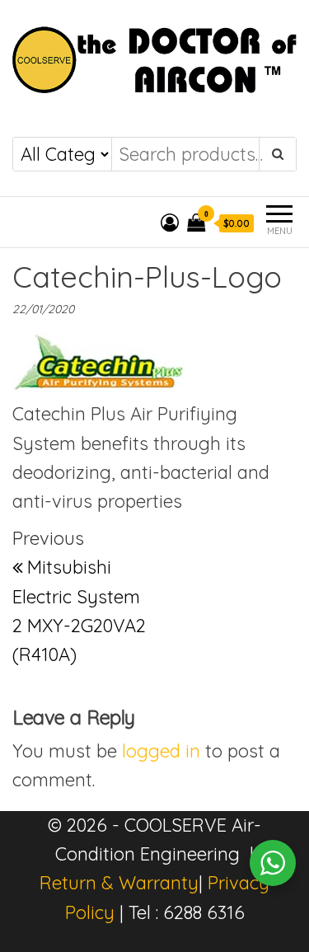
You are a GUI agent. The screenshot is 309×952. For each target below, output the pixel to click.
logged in (161, 750)
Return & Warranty (119, 882)
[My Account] (170, 222)
